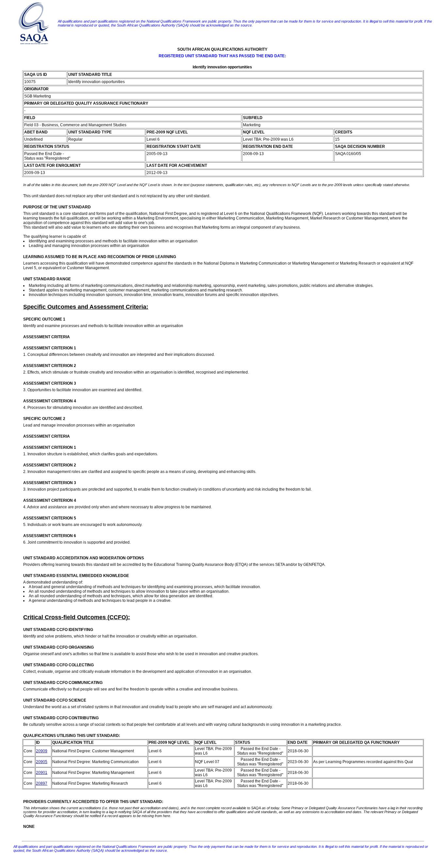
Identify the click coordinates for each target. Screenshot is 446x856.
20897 (41, 783)
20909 (41, 751)
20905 (41, 762)
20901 (41, 772)
